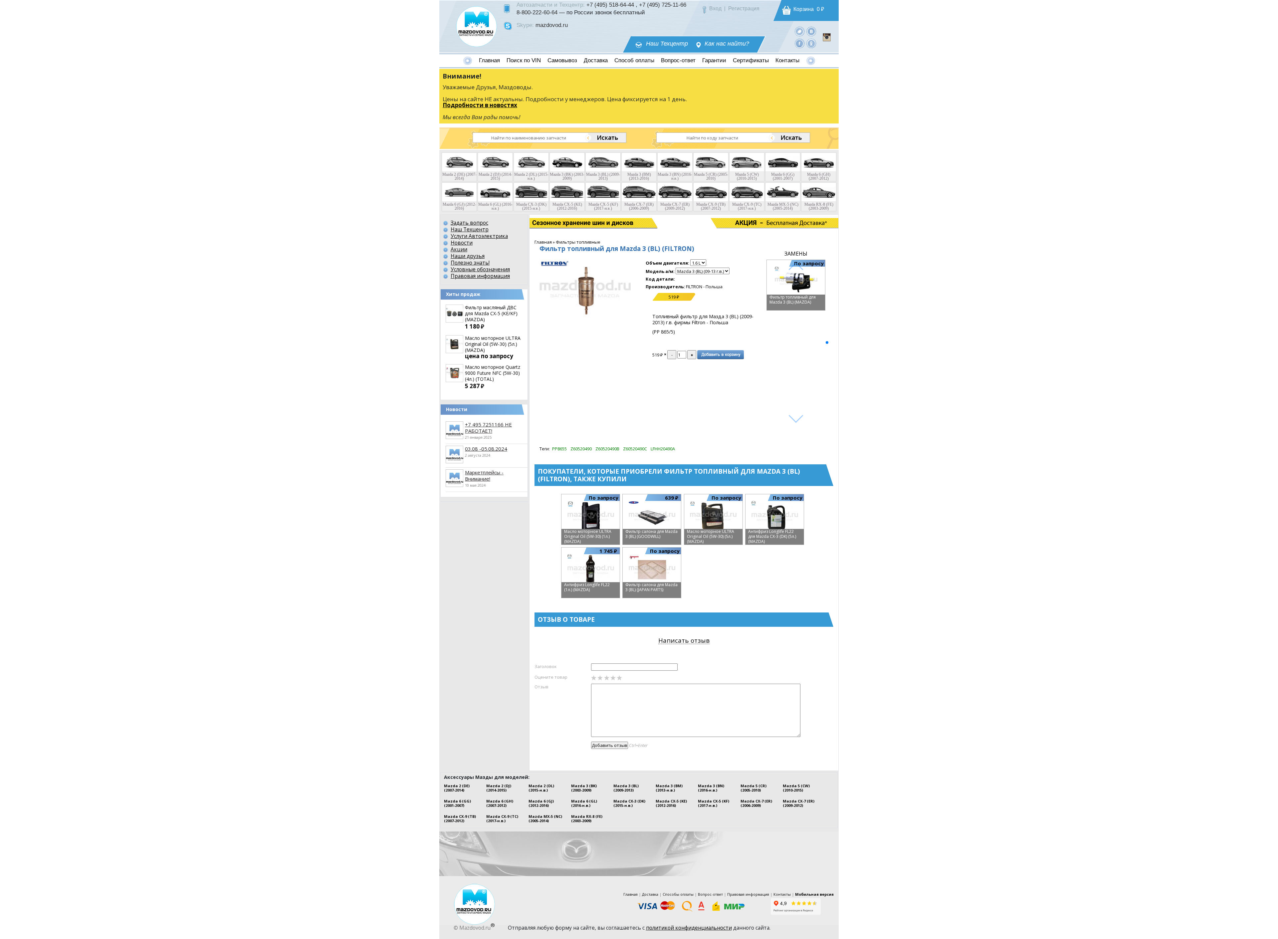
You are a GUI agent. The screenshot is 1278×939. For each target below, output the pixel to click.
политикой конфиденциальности (689, 927)
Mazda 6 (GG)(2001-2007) (457, 803)
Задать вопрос (469, 222)
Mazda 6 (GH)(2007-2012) (499, 803)
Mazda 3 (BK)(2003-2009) (584, 788)
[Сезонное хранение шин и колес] (561, 223)
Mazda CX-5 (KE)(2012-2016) (671, 803)
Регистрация (743, 8)
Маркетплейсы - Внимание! (484, 475)
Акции (459, 249)
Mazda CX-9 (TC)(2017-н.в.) (502, 818)
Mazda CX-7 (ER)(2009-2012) (798, 803)
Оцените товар (550, 677)
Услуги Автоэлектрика (479, 236)
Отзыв (541, 687)
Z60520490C (635, 449)
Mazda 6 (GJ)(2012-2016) (541, 803)
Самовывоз (562, 60)
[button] (827, 342)
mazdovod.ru (551, 25)
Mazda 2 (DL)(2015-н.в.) (541, 788)
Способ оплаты (634, 60)
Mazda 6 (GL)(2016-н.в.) (584, 803)
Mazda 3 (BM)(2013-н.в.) (669, 788)
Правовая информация (480, 276)
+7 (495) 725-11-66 (662, 4)
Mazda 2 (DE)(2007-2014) (457, 788)
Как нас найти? (727, 44)
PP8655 (559, 449)
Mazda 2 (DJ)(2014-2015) (498, 788)
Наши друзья (468, 256)
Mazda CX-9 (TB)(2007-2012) (460, 818)
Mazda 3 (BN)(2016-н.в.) (711, 788)
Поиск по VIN (524, 60)
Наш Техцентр (667, 44)
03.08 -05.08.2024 (486, 448)
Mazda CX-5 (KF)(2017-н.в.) (713, 803)
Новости (462, 242)
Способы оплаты (678, 894)
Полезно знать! (470, 262)
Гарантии (714, 60)
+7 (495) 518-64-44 (610, 4)
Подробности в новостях (480, 105)
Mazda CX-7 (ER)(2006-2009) (756, 803)
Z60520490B (607, 449)
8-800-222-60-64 (537, 12)
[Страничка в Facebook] (799, 43)
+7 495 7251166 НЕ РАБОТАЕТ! (488, 427)
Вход (715, 8)
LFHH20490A (663, 449)
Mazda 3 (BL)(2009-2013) (626, 788)
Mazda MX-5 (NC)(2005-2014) (545, 818)
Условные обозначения (480, 269)
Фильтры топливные (578, 242)
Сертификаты (751, 60)
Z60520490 (581, 449)
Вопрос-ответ (678, 60)
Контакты (787, 60)
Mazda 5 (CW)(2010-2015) (796, 788)
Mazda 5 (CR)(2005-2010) (753, 788)
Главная (489, 60)
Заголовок (545, 666)
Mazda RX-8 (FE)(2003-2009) (586, 818)
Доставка (596, 60)
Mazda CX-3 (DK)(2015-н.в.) (629, 803)
